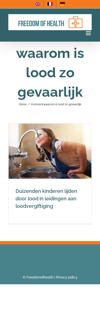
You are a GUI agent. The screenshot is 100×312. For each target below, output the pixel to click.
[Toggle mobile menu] (89, 33)
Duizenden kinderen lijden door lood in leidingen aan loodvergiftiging (46, 198)
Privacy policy (67, 277)
